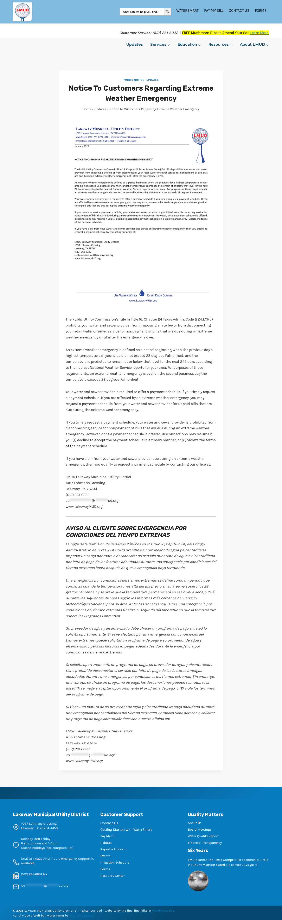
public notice (133, 79)
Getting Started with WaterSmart (126, 830)
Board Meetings (200, 829)
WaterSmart (187, 10)
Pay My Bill (213, 10)
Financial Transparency (205, 843)
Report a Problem (113, 849)
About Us (194, 823)
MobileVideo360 (80, 915)
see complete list (59, 848)
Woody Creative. (163, 910)
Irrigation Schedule (114, 862)
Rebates (106, 843)
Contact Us (239, 10)
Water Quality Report (203, 836)
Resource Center (112, 876)
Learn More (259, 32)
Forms (261, 10)
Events (105, 856)
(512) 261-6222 (32, 858)
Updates (134, 44)
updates (152, 79)
